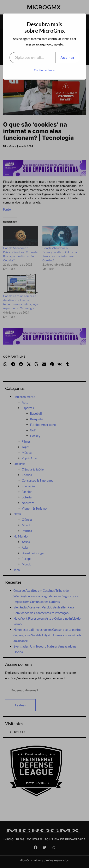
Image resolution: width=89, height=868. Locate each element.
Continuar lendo (44, 70)
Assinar (67, 57)
